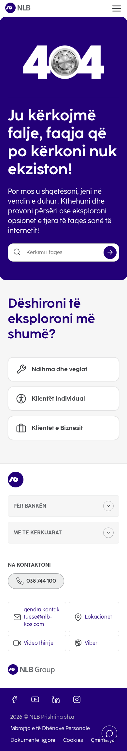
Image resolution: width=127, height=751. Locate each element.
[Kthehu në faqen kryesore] (18, 8)
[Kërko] (110, 252)
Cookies (73, 740)
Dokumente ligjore (32, 740)
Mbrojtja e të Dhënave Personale (50, 728)
